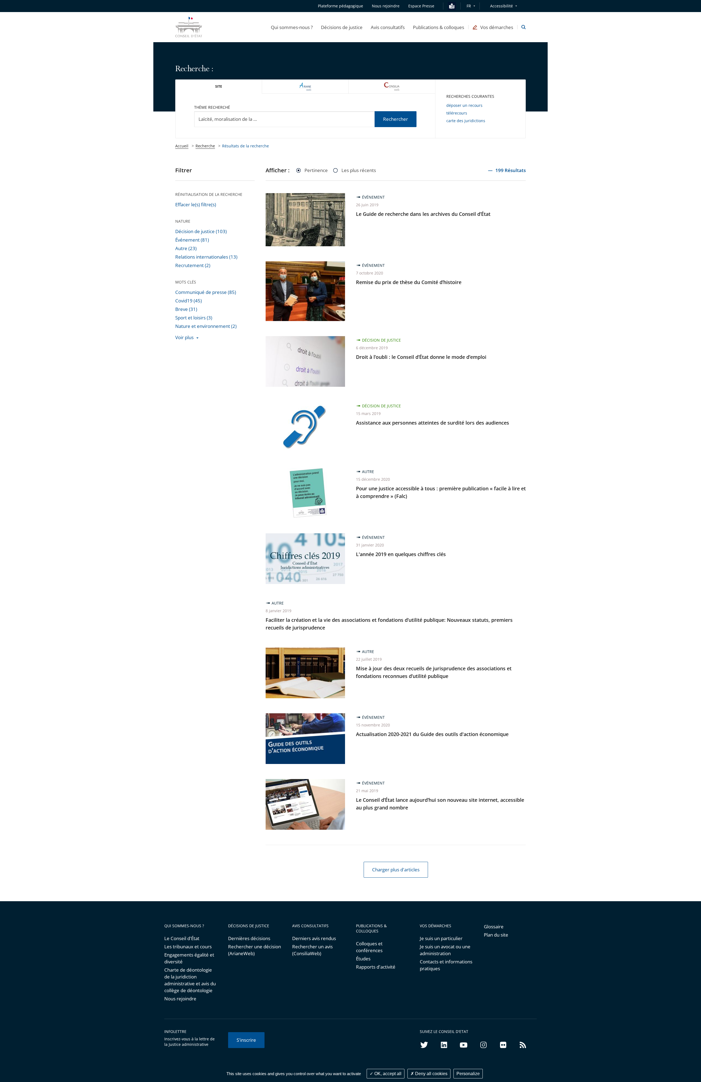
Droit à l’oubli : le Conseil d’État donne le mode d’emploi (421, 357)
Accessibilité (501, 5)
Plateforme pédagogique (340, 5)
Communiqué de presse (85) (205, 292)
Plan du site (496, 935)
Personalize (468, 1073)
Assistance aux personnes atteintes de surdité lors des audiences (432, 422)
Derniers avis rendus (314, 938)
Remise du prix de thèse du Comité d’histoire (408, 282)
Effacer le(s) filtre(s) (195, 204)
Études (363, 958)
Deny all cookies (430, 1073)
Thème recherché (212, 107)
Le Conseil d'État (181, 938)
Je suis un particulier (441, 938)
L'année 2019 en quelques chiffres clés (401, 554)
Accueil (181, 145)
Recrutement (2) (192, 265)
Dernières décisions (249, 938)
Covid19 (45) (188, 300)
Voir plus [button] (184, 337)
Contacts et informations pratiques (446, 965)
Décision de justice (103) (201, 231)
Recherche (205, 145)
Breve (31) (186, 309)
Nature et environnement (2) (206, 326)
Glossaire (494, 926)
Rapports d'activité (375, 967)
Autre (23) (186, 248)
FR (469, 5)
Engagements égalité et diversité (189, 958)
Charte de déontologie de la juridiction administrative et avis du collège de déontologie (190, 980)
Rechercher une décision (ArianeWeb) (254, 950)
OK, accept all (387, 1073)
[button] (292, 27)
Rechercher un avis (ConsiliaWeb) (312, 950)
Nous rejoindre (180, 998)
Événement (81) (192, 240)
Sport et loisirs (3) (193, 317)
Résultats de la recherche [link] (245, 145)
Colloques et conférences (369, 947)
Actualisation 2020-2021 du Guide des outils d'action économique (432, 734)
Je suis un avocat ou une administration (445, 950)
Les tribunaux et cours (188, 946)
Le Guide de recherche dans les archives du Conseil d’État (423, 214)
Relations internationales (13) (206, 257)
